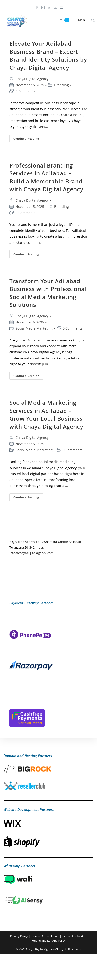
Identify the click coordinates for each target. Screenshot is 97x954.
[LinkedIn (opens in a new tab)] (49, 7)
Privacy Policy (19, 936)
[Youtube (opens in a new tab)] (55, 7)
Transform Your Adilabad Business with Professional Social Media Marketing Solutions (47, 293)
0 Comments (25, 91)
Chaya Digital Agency (32, 79)
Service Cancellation (45, 936)
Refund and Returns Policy (48, 941)
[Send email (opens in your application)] (60, 7)
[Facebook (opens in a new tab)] (37, 7)
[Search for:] (91, 20)
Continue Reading (28, 139)
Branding (61, 85)
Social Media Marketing (34, 328)
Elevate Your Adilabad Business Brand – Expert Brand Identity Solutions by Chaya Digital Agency (48, 55)
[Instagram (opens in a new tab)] (43, 7)
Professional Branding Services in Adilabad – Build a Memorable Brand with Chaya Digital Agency (46, 177)
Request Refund (72, 936)
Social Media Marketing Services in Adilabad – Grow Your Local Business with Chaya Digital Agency (46, 414)
